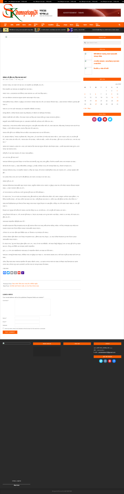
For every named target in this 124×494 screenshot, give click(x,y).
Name (5, 318)
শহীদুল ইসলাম (16, 485)
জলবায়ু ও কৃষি (20, 79)
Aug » (89, 108)
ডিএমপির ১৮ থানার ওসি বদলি (79, 29)
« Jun (85, 108)
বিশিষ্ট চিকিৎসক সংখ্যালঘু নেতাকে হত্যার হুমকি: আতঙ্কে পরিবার (21, 29)
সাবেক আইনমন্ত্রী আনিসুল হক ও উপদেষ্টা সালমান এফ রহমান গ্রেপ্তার (105, 29)
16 (112, 97)
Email (4, 321)
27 (96, 104)
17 (117, 97)
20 (96, 101)
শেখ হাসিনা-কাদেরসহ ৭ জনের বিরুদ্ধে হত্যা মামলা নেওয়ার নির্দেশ (53, 29)
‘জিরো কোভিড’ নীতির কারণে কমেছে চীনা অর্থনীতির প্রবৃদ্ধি (25, 284)
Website (5, 325)
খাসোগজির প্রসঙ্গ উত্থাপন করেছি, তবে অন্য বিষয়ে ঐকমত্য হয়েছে (24, 286)
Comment (6, 300)
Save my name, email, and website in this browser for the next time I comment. (25, 328)
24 (117, 101)
